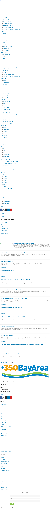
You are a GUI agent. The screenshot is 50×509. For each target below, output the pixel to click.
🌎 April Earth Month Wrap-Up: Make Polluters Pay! (23, 243)
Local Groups (6, 35)
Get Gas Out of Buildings (8, 27)
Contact (5, 37)
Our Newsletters (6, 60)
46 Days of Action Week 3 (7, 335)
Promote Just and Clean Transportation (11, 29)
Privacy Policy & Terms (6, 414)
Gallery (4, 39)
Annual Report (6, 62)
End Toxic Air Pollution (8, 25)
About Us (3, 31)
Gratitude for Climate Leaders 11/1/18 (10, 353)
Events (4, 44)
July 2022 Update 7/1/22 (7, 261)
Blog (4, 58)
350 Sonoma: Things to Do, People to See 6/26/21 (13, 316)
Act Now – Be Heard (7, 46)
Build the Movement (7, 23)
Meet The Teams (4, 408)
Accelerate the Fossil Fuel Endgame (11, 19)
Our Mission (3, 404)
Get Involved (4, 41)
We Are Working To (5, 18)
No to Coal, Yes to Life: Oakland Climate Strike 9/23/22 (14, 252)
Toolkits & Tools (6, 54)
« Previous (2, 362)
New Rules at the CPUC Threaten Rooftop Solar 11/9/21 (14, 298)
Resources (3, 52)
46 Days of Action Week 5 (7, 326)
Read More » (15, 249)
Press (4, 56)
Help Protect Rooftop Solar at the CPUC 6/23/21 (12, 307)
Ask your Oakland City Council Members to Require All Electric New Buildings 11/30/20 (22, 344)
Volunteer (5, 42)
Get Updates (6, 50)
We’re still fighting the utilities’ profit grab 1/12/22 (13, 289)
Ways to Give (6, 48)
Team (4, 33)
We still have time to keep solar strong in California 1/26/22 (15, 279)
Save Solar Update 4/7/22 (7, 270)
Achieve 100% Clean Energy (9, 21)
